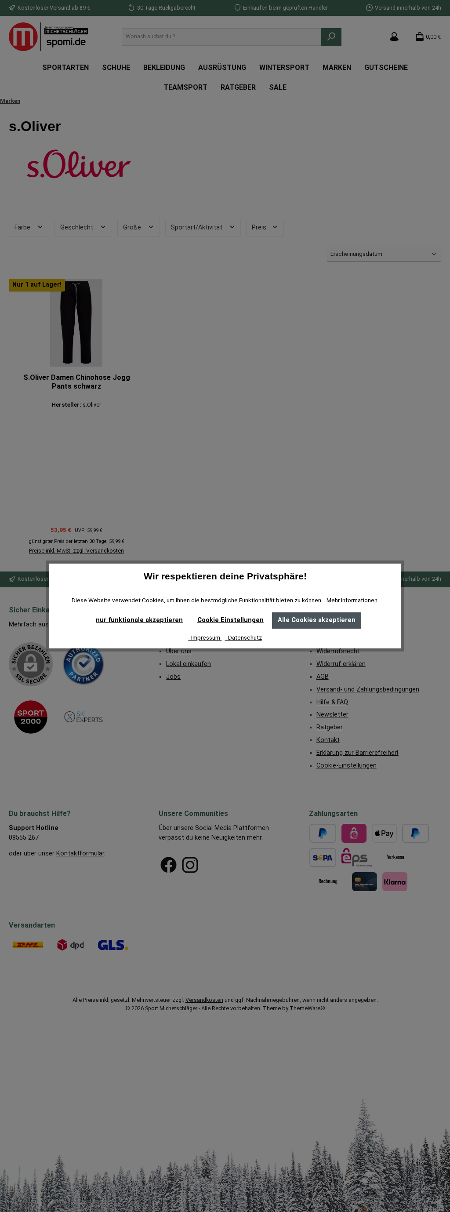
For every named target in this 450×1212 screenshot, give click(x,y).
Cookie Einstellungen (230, 620)
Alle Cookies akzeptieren (317, 620)
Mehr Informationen (352, 600)
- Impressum (204, 637)
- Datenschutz (243, 637)
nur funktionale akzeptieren (139, 620)
